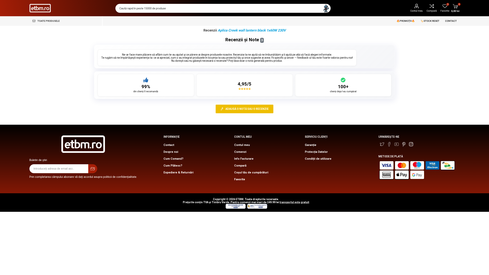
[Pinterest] (404, 144)
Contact (169, 145)
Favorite (239, 179)
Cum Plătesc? (173, 165)
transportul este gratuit (294, 202)
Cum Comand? (173, 158)
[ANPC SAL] (256, 207)
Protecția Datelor (316, 152)
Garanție (310, 145)
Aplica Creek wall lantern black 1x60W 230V (252, 30)
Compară (432, 10)
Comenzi (240, 152)
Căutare (326, 8)
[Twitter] (382, 144)
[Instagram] (411, 144)
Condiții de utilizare (318, 158)
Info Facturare (243, 158)
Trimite (92, 168)
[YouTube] (396, 144)
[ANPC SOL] (235, 207)
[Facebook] (389, 144)
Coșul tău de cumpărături (251, 172)
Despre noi (171, 152)
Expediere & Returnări (178, 172)
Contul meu (416, 10)
